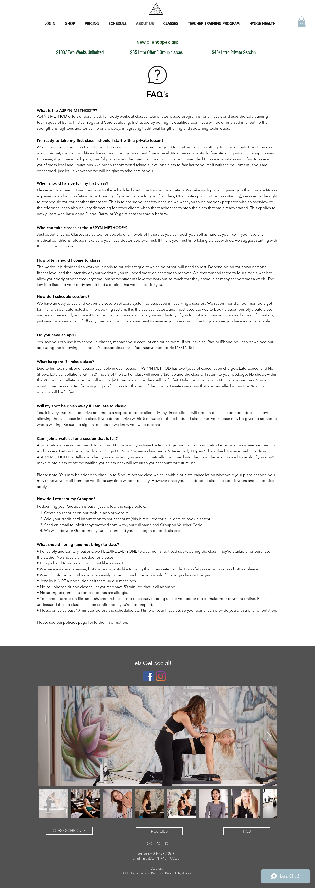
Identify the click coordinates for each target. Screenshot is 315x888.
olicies (71, 622)
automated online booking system (96, 309)
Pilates (78, 122)
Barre (66, 122)
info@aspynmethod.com (100, 321)
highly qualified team (181, 122)
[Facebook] (148, 676)
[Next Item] (268, 736)
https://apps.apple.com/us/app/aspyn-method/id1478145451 (141, 347)
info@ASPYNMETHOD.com (162, 858)
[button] (301, 21)
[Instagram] (161, 676)
